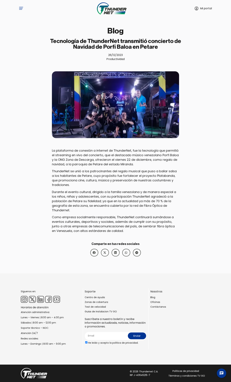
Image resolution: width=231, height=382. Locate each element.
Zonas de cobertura (96, 302)
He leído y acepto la (113, 342)
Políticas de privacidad (185, 371)
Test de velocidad (95, 306)
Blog (152, 297)
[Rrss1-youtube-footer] (56, 299)
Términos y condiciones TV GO (186, 375)
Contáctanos (158, 306)
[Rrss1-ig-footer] (24, 299)
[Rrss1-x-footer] (32, 299)
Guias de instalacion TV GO (101, 311)
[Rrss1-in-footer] (40, 299)
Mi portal (206, 8)
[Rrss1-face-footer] (48, 299)
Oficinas (155, 302)
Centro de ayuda (95, 297)
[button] (94, 252)
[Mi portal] (196, 8)
